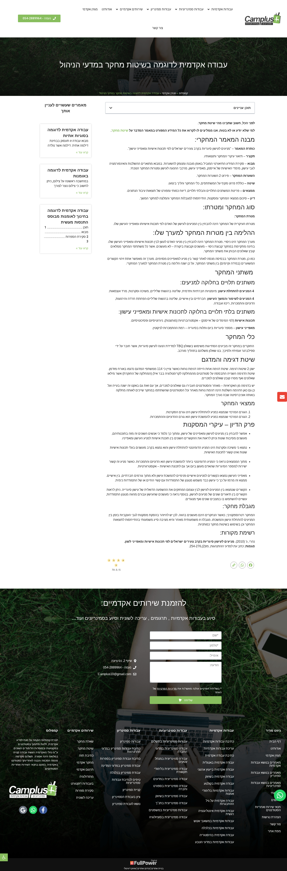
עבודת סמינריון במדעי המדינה (120, 765)
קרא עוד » (82, 152)
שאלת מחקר (85, 741)
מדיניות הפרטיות (167, 688)
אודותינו (107, 9)
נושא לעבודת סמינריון (126, 804)
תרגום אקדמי (85, 769)
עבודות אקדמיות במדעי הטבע (214, 842)
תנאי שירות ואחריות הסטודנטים (268, 808)
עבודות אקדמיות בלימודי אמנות (218, 792)
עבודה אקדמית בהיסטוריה (217, 835)
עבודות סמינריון (161, 9)
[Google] (23, 810)
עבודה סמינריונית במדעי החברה (171, 750)
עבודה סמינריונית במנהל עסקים (171, 760)
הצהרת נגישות (271, 817)
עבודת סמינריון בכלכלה (125, 772)
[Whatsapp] (33, 810)
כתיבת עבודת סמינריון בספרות (120, 758)
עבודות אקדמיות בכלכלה (218, 828)
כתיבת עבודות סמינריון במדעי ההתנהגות (121, 750)
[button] (4, 857)
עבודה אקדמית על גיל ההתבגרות (220, 802)
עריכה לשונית (85, 797)
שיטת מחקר (119, 130)
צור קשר (157, 28)
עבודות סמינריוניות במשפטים (168, 810)
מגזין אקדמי (90, 9)
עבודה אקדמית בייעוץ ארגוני (216, 769)
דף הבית (275, 741)
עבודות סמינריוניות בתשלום (169, 741)
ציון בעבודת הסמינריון (126, 796)
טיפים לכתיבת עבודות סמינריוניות (126, 781)
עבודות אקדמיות (222, 9)
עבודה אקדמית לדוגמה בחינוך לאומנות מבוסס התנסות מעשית (67, 216)
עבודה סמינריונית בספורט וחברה (170, 787)
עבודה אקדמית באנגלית (218, 762)
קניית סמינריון (131, 789)
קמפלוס (183, 93)
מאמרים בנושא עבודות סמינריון (266, 774)
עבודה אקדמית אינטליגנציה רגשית (216, 812)
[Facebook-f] (43, 810)
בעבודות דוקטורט (82, 783)
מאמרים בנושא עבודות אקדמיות (266, 764)
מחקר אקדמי (85, 762)
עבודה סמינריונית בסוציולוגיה (168, 817)
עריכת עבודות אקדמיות (219, 748)
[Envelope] (282, 397)
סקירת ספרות (84, 790)
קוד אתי (276, 793)
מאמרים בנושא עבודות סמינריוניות (266, 784)
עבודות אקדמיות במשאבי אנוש (214, 821)
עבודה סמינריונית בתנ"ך (171, 803)
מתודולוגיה (86, 776)
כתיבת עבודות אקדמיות (218, 741)
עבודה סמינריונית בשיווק (171, 796)
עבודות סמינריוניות (191, 9)
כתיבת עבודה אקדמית (219, 755)
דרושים (276, 800)
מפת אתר (274, 831)
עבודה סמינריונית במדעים (170, 779)
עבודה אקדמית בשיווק (219, 776)
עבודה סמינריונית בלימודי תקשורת (170, 770)
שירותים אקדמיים (131, 9)
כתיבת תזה (86, 755)
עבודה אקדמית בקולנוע (219, 783)
